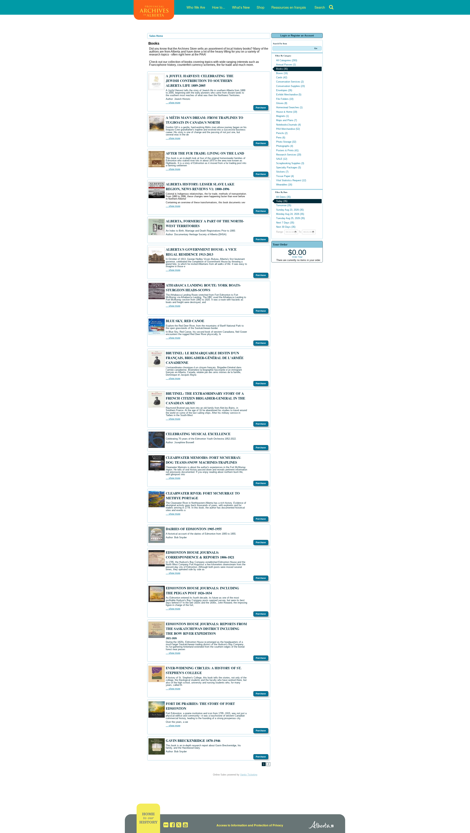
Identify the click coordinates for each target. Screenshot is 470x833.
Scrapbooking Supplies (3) (290, 163)
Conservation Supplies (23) (290, 86)
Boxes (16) (282, 73)
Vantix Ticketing (248, 774)
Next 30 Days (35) (285, 226)
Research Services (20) (288, 154)
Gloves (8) (281, 103)
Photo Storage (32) (286, 141)
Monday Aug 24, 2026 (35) (290, 214)
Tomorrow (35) (283, 205)
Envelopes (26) (284, 90)
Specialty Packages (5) (288, 167)
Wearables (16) (284, 184)
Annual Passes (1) (286, 64)
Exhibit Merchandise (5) (288, 94)
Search (319, 7)
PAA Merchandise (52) (288, 129)
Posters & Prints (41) (287, 150)
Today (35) (281, 201)
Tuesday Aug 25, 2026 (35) (290, 218)
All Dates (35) (283, 197)
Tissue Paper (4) (285, 176)
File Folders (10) (284, 99)
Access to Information (231, 825)
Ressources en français (288, 7)
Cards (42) (281, 77)
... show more (173, 102)
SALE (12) (281, 158)
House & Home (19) (286, 111)
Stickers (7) (282, 171)
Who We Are (196, 7)
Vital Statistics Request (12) (291, 180)
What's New (241, 7)
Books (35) (282, 68)
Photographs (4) (284, 146)
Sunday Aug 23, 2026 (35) (290, 209)
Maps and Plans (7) (286, 120)
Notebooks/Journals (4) (288, 124)
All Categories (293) (286, 60)
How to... (218, 7)
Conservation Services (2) (290, 81)
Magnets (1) (282, 116)
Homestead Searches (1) (289, 107)
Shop (260, 7)
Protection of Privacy (268, 825)
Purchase (261, 107)
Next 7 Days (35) (285, 222)
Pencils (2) (282, 133)
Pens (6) (280, 137)
